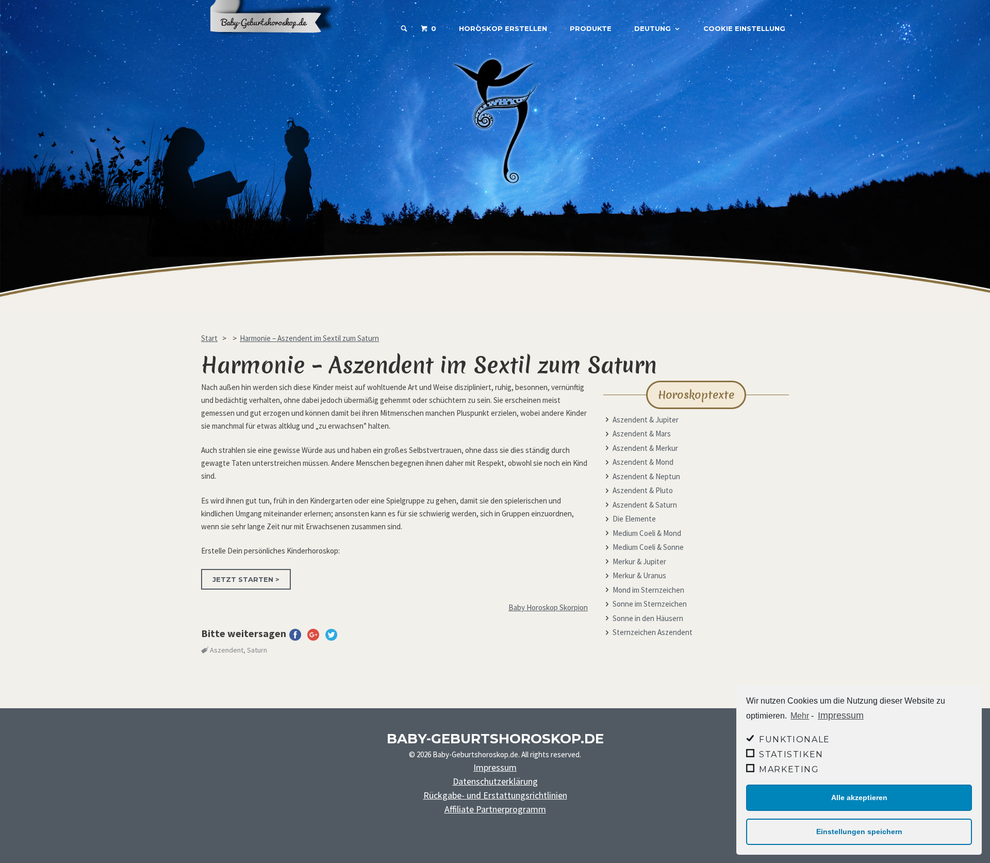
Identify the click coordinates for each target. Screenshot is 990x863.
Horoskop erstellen (503, 28)
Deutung (652, 28)
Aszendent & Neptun (646, 476)
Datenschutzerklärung (495, 781)
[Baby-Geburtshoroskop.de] (278, 42)
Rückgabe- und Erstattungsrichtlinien (495, 795)
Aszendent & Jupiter (646, 420)
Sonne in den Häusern (648, 618)
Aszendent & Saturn (645, 505)
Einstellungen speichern (859, 831)
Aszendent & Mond (643, 462)
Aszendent (226, 650)
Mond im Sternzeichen (648, 590)
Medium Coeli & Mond (647, 533)
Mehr (799, 715)
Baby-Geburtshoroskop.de (495, 738)
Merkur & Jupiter (639, 561)
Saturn (257, 650)
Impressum (841, 715)
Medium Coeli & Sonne (648, 547)
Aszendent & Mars (642, 433)
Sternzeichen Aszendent (652, 632)
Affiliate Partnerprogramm (495, 809)
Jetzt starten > (245, 579)
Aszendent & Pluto (643, 490)
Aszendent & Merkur (645, 448)
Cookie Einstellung (744, 28)
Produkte (591, 28)
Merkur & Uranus (639, 575)
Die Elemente (634, 519)
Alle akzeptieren (859, 797)
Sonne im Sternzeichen (650, 604)
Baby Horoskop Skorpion (548, 607)
